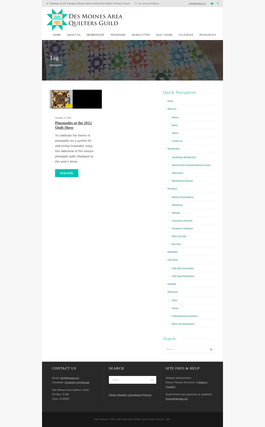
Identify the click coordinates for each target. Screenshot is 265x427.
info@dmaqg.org (197, 3)
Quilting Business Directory (185, 316)
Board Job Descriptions (183, 323)
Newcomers (177, 172)
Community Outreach (182, 220)
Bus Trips (176, 244)
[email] (212, 3)
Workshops (177, 205)
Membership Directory (182, 180)
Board (175, 125)
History (175, 133)
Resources (208, 35)
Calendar (186, 35)
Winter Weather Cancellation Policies (130, 395)
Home (57, 35)
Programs (118, 35)
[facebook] (217, 3)
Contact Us (177, 140)
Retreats (176, 212)
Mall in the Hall (179, 236)
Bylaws (175, 117)
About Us (74, 35)
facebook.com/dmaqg (77, 382)
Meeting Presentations (183, 197)
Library (175, 308)
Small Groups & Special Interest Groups (191, 165)
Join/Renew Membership (184, 157)
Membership (95, 35)
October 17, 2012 (63, 117)
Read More (66, 173)
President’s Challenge (182, 228)
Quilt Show (164, 35)
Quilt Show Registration (183, 276)
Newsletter (141, 35)
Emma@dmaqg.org (177, 398)
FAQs (174, 300)
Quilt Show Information (183, 268)
